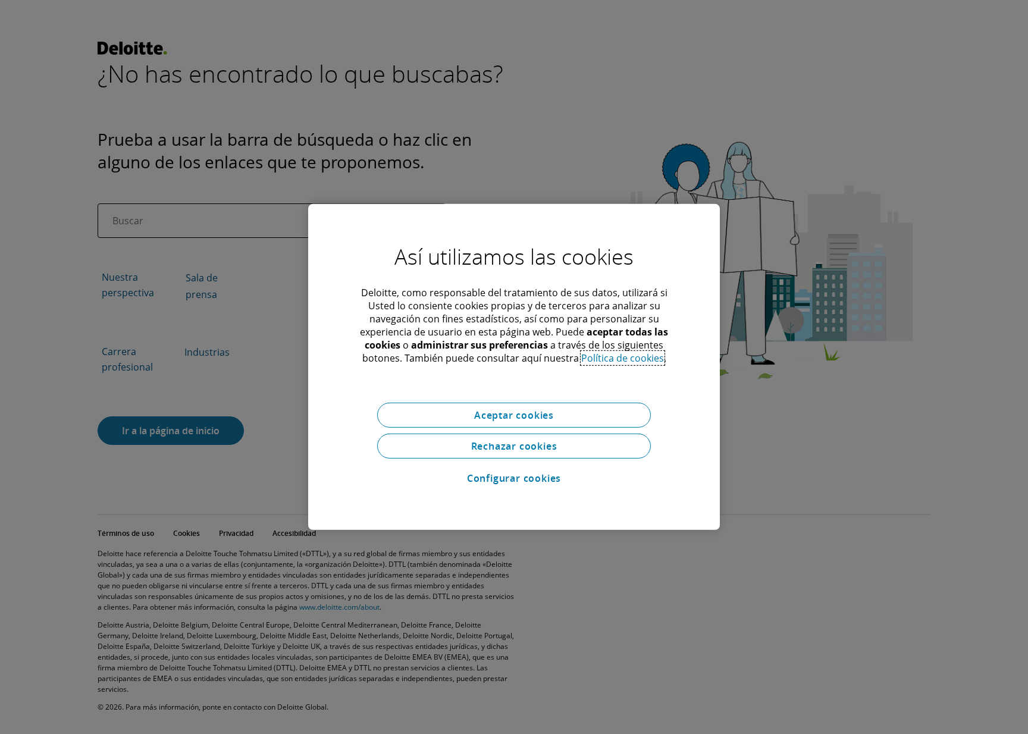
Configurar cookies (514, 478)
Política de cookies (622, 358)
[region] (514, 367)
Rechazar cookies (514, 446)
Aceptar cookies (514, 415)
